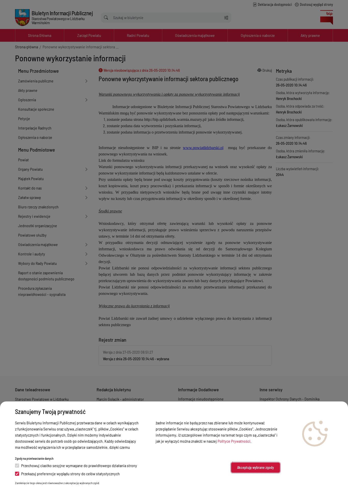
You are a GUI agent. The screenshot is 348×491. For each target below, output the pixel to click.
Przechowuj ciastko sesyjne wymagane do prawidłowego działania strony (79, 465)
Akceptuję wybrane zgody (255, 467)
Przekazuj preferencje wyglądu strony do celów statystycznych (70, 473)
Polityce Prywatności (234, 441)
